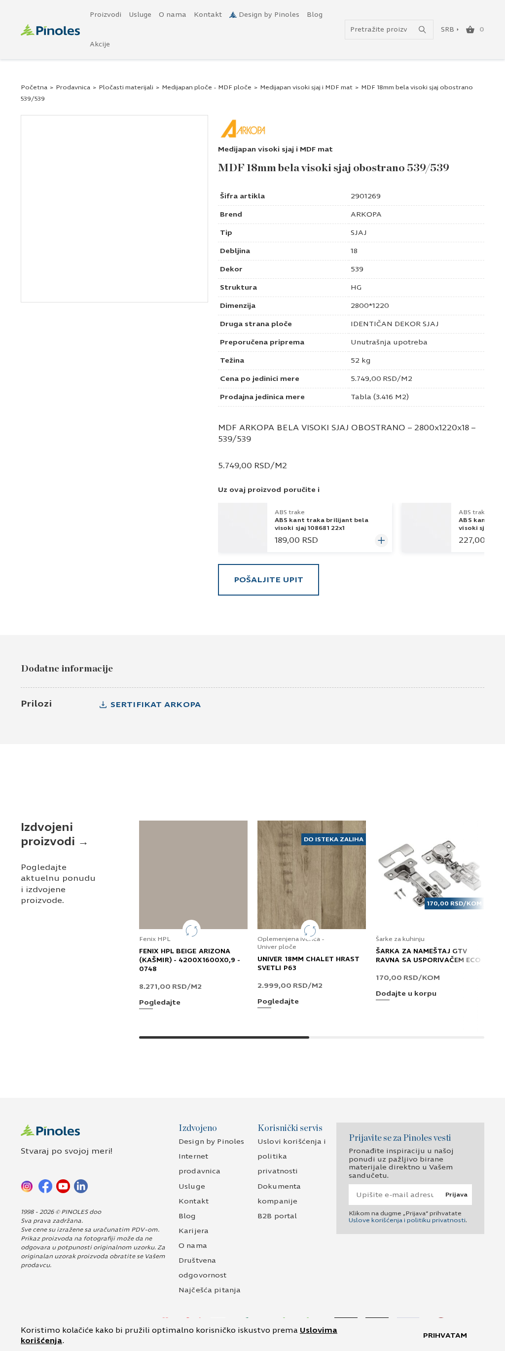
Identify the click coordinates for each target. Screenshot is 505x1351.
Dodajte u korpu (406, 994)
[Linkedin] (81, 1186)
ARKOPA (366, 214)
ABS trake (290, 512)
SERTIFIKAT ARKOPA (155, 704)
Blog (315, 15)
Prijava (456, 1194)
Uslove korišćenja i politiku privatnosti (407, 1220)
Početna (34, 87)
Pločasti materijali (126, 87)
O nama (172, 15)
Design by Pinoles (269, 15)
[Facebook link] (45, 1186)
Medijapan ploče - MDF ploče (207, 87)
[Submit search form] (422, 30)
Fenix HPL (155, 939)
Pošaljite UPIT (268, 579)
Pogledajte (159, 1003)
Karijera (194, 1231)
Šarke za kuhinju (400, 939)
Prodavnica (73, 87)
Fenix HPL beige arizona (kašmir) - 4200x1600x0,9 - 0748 (190, 960)
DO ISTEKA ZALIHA (333, 839)
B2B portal (277, 1216)
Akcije (100, 44)
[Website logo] (50, 30)
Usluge (140, 15)
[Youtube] (63, 1186)
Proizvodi (105, 15)
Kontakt (208, 15)
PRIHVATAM (445, 1335)
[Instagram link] (28, 1186)
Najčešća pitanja (210, 1290)
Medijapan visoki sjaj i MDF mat (306, 87)
